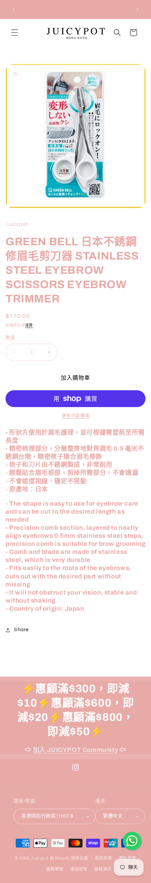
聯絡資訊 (102, 869)
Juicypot (40, 858)
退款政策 (103, 858)
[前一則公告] (13, 9)
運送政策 (79, 869)
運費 (29, 325)
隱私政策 (127, 858)
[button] (15, 33)
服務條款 (54, 869)
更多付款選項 (75, 416)
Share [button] (21, 629)
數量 (10, 337)
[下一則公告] (137, 9)
